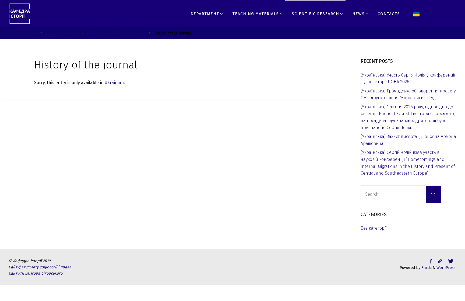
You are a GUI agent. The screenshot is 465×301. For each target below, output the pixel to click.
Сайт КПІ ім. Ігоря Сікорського (35, 273)
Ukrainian (114, 82)
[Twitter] (440, 13)
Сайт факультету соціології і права (40, 267)
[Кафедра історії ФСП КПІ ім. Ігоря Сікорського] (19, 13)
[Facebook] (432, 13)
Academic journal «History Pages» (115, 33)
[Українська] (416, 13)
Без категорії (374, 228)
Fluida (426, 267)
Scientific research (61, 33)
